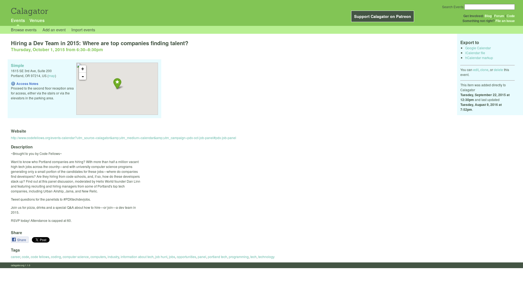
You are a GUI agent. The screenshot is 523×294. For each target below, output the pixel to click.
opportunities (186, 256)
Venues (37, 20)
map (51, 75)
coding (56, 256)
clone (484, 69)
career (15, 256)
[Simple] (117, 83)
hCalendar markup (479, 57)
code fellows (40, 256)
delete (498, 69)
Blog (488, 15)
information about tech (137, 256)
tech (253, 256)
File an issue (505, 20)
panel (202, 256)
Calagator (29, 11)
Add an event (54, 29)
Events (18, 20)
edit (476, 69)
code (25, 256)
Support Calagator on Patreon (382, 16)
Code (511, 15)
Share (22, 239)
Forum (499, 15)
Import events (83, 29)
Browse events (24, 29)
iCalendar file (475, 52)
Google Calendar (478, 47)
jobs (172, 256)
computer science (76, 256)
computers (98, 256)
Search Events (453, 6)
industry (113, 256)
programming (239, 256)
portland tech (217, 256)
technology (266, 256)
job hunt (161, 256)
